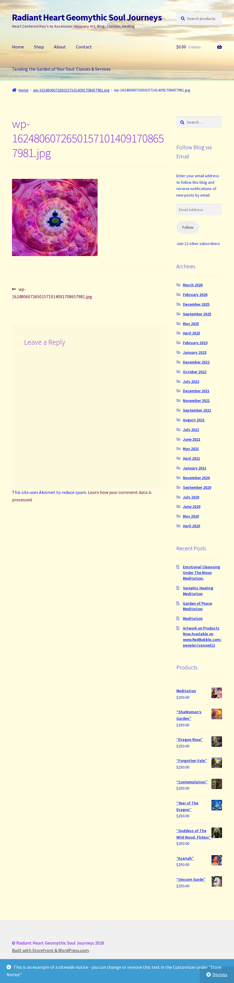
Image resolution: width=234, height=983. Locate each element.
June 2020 (191, 506)
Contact (84, 47)
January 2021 (194, 468)
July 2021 (191, 429)
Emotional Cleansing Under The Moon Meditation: (201, 572)
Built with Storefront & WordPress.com (50, 950)
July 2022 (191, 381)
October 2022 (194, 371)
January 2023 (194, 352)
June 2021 (191, 439)
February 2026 (195, 294)
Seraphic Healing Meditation (198, 590)
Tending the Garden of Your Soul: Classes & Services (61, 69)
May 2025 (191, 323)
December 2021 (196, 390)
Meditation (193, 618)
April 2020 (191, 525)
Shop (39, 47)
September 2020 (197, 487)
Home (18, 47)
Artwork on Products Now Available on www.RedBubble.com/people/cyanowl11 (202, 636)
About (60, 47)
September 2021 (197, 410)
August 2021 (194, 419)
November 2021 (196, 400)
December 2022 (196, 362)
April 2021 (191, 458)
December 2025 (196, 304)
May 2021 (191, 448)
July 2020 (191, 497)
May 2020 (191, 516)
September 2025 (197, 313)
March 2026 (193, 284)
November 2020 (196, 477)
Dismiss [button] (219, 974)
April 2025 (191, 333)
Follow (187, 227)
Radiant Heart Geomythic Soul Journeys (87, 17)
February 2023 (195, 342)
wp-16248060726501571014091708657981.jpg (71, 90)
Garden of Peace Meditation (197, 606)
